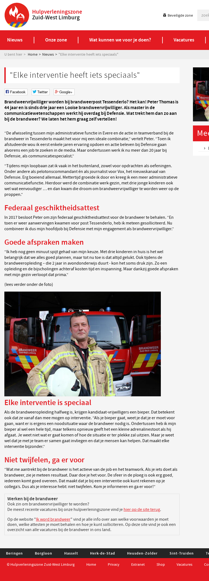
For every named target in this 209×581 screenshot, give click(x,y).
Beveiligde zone (180, 15)
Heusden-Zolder (142, 553)
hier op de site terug (142, 509)
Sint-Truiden (182, 553)
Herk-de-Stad (102, 553)
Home (33, 54)
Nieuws (48, 54)
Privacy (113, 564)
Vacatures (184, 564)
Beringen (14, 553)
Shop (160, 564)
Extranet (138, 564)
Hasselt (71, 553)
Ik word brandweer (53, 519)
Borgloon (43, 553)
